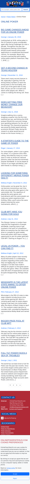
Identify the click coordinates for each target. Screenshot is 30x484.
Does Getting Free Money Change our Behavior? (11, 104)
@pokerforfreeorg (10, 418)
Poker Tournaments (7, 433)
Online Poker (5, 427)
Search (25, 9)
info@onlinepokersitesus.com (19, 407)
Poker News (11, 17)
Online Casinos (5, 435)
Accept (15, 474)
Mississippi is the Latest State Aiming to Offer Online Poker (14, 284)
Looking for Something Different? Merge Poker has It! (15, 175)
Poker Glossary (6, 431)
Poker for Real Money (8, 429)
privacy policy (11, 468)
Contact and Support (15, 409)
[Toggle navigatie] (28, 2)
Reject (15, 478)
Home (3, 17)
